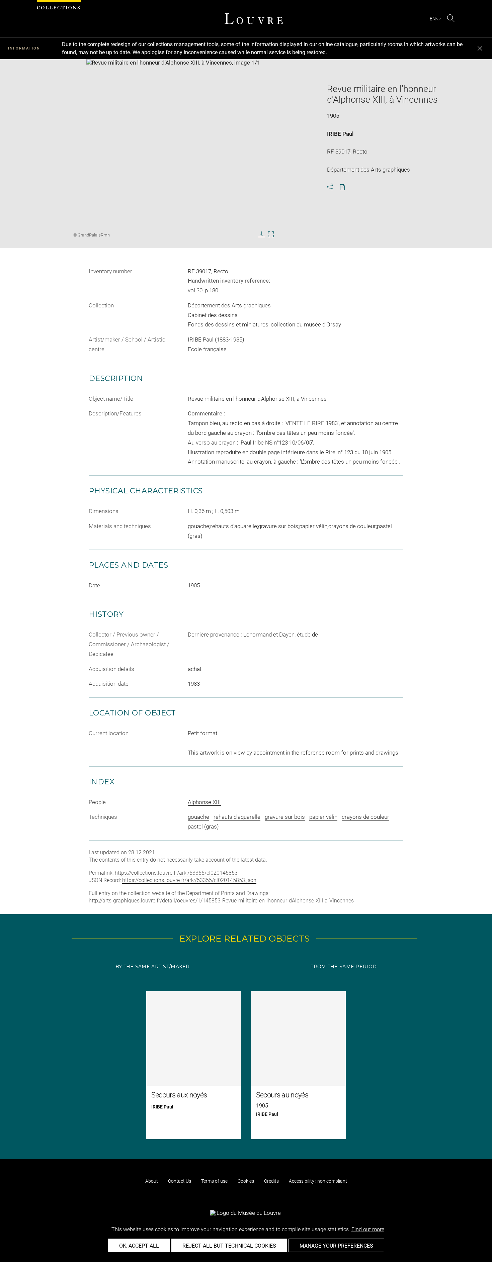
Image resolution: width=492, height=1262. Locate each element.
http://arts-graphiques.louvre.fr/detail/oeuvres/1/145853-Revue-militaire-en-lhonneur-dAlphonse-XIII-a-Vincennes (221, 900)
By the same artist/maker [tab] (152, 967)
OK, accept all (139, 1246)
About (151, 1181)
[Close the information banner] (480, 48)
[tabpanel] (246, 1065)
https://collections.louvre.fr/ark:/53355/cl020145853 (176, 873)
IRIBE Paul (340, 133)
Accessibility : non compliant (318, 1181)
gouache (198, 816)
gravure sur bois (285, 816)
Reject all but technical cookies (229, 1246)
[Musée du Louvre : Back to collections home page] (253, 18)
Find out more (367, 1229)
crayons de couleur (365, 816)
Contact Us (179, 1181)
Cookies (246, 1181)
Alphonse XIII (204, 802)
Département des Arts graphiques (229, 305)
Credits (271, 1181)
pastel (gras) (203, 826)
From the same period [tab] (343, 967)
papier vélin (323, 816)
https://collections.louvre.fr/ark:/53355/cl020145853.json (189, 880)
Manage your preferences (336, 1246)
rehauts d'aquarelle (237, 816)
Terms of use (214, 1181)
